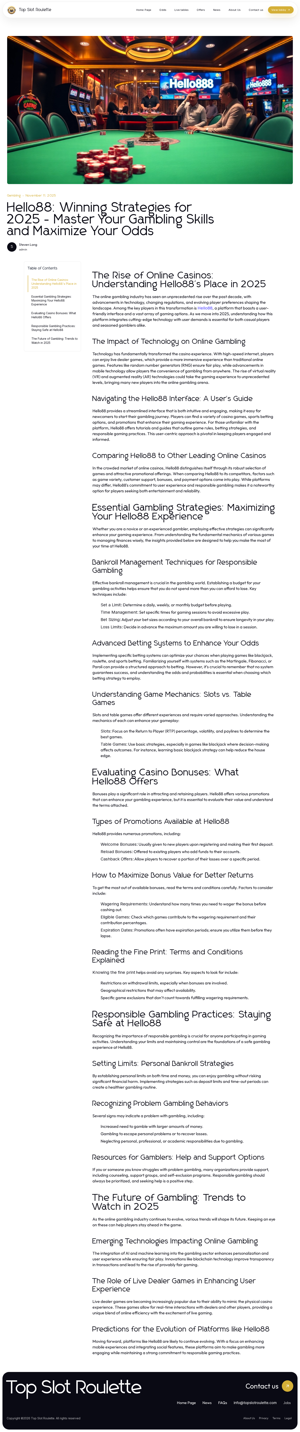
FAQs (222, 1402)
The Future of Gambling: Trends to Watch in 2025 (54, 340)
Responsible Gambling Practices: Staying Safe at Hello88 (53, 328)
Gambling (14, 195)
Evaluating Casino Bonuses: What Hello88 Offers (53, 315)
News (207, 1402)
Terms (276, 1418)
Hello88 (205, 308)
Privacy (263, 1418)
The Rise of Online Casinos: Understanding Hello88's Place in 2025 (54, 283)
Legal (288, 1418)
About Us (249, 1418)
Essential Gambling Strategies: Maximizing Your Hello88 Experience (51, 300)
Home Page (186, 1402)
